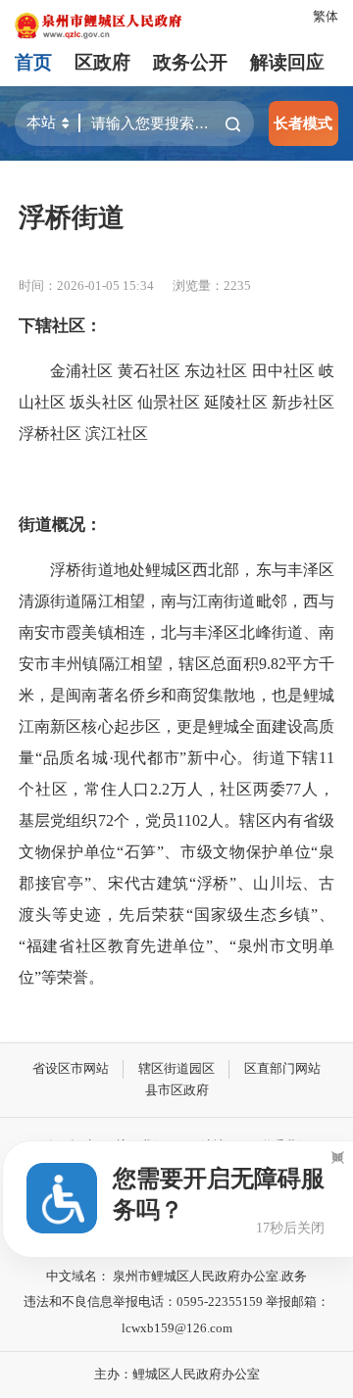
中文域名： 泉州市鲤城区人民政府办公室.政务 (176, 1276)
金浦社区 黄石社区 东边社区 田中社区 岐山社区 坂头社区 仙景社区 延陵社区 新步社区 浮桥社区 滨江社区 (176, 402)
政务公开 (190, 62)
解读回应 (287, 62)
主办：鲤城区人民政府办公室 (177, 1374)
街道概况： (60, 524)
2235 (237, 285)
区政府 (102, 62)
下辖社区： (60, 325)
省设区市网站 (70, 1068)
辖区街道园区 (176, 1068)
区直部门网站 (282, 1068)
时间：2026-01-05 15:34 (86, 285)
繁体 (325, 16)
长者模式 (303, 123)
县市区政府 (177, 1090)
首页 (33, 62)
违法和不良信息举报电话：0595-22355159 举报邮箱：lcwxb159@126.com (176, 1314)
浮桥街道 (72, 217)
